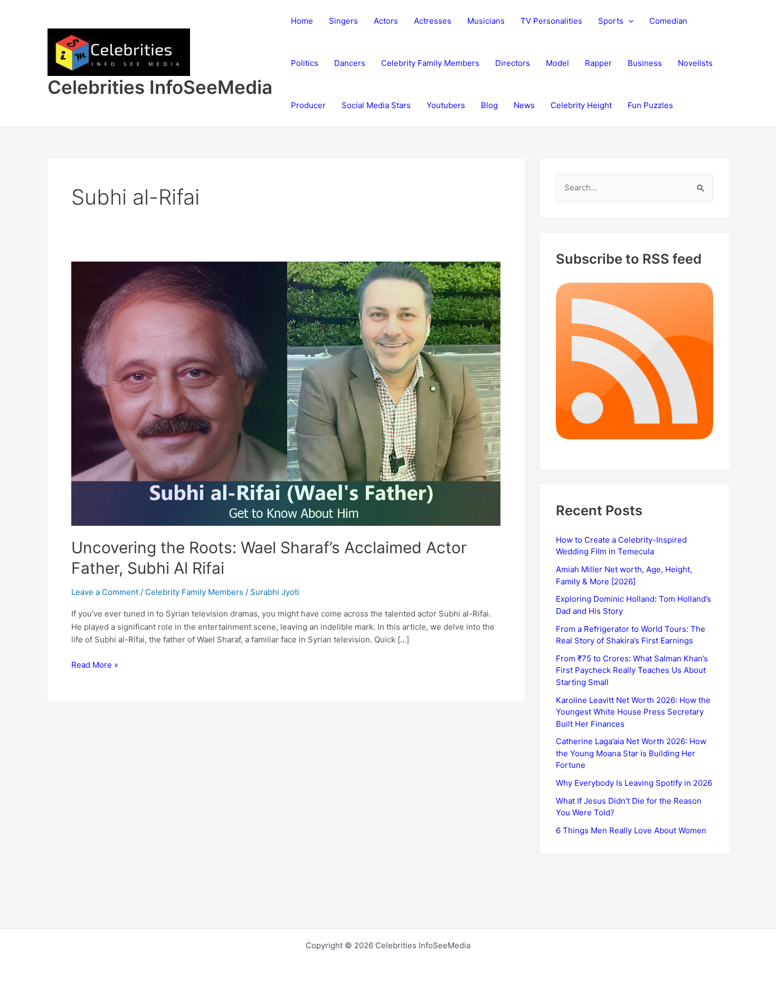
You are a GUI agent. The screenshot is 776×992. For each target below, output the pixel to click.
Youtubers (446, 105)
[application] (628, 21)
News (524, 105)
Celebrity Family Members (430, 63)
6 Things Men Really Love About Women (631, 830)
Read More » (94, 665)
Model (557, 63)
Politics (304, 63)
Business (645, 63)
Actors (386, 21)
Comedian (668, 21)
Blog (489, 105)
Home (302, 21)
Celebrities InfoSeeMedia (160, 87)
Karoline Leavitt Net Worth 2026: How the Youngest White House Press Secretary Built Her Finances (633, 712)
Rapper (598, 63)
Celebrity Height (581, 105)
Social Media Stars (376, 105)
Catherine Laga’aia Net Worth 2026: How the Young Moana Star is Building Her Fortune (631, 753)
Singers (343, 21)
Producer (308, 105)
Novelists (695, 63)
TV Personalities (551, 21)
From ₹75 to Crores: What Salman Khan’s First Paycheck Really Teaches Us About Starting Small (632, 670)
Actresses (432, 21)
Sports (610, 21)
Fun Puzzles (650, 105)
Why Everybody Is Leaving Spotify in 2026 (634, 783)
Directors (512, 63)
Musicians (486, 21)
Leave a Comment (104, 592)
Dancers (349, 63)
